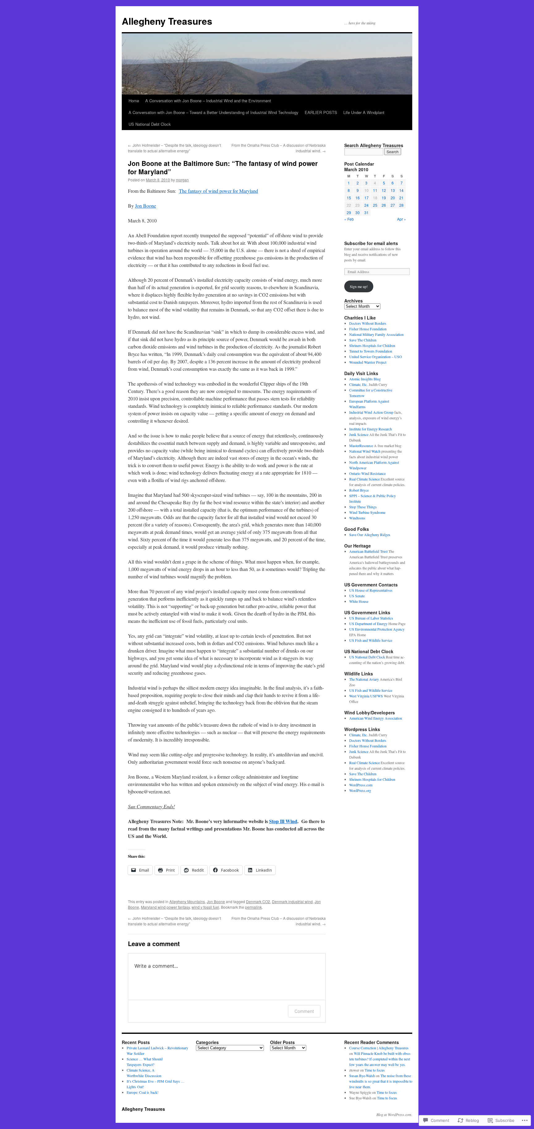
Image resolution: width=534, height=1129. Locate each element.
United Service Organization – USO (375, 356)
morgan (182, 179)
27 (393, 205)
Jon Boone (145, 205)
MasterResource (361, 445)
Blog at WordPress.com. (394, 1114)
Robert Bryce (359, 490)
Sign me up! (359, 286)
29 (349, 212)
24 (366, 205)
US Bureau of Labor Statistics (371, 617)
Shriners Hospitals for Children (372, 345)
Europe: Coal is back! (143, 1092)
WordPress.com (360, 784)
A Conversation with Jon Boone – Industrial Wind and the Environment (208, 101)
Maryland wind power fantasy (165, 907)
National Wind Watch (364, 451)
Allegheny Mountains (187, 901)
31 (366, 212)
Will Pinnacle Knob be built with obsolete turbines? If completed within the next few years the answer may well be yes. (380, 1059)
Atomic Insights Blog (365, 378)
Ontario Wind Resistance (367, 473)
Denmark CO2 (258, 901)
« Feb (349, 219)
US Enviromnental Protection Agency (377, 629)
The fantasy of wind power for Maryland (218, 191)
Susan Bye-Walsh (362, 1075)
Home (134, 101)
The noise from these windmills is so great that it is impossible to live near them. (380, 1081)
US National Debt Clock (150, 124)
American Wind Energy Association (375, 718)
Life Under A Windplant (363, 112)
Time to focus (375, 1070)
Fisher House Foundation (368, 328)
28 (401, 205)
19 (384, 197)
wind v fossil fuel (205, 907)
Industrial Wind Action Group (371, 412)
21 (401, 197)
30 (357, 212)
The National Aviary (364, 679)
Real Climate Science (364, 478)
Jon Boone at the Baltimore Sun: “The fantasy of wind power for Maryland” (223, 167)
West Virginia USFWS (366, 695)
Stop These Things (363, 506)
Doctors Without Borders (367, 323)
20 (393, 197)
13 (393, 190)
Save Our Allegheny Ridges (369, 534)
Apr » (401, 219)
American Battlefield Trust (368, 551)
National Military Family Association (376, 334)
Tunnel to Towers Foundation (370, 351)
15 (349, 197)
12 (384, 190)
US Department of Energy (368, 623)
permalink (253, 907)
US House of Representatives (370, 590)
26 (384, 205)
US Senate (357, 595)
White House (358, 601)
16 (357, 197)
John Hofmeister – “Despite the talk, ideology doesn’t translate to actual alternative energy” (174, 147)
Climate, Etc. (358, 384)
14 (401, 190)
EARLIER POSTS (321, 112)
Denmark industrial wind (292, 901)
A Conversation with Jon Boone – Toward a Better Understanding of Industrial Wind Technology (214, 112)
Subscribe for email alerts (371, 243)
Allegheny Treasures (167, 20)
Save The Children (362, 339)
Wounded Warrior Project (367, 362)
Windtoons (357, 517)
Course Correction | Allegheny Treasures (379, 1047)
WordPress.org (360, 790)
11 (375, 190)
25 (375, 205)
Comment (304, 1011)
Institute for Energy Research (370, 428)
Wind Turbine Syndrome (367, 512)
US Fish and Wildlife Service (370, 640)
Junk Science (358, 434)
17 (366, 197)
